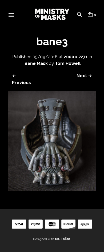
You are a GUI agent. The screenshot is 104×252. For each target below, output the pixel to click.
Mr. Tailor (62, 239)
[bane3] (52, 189)
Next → (84, 75)
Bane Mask (36, 63)
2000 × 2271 (76, 56)
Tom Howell (68, 63)
